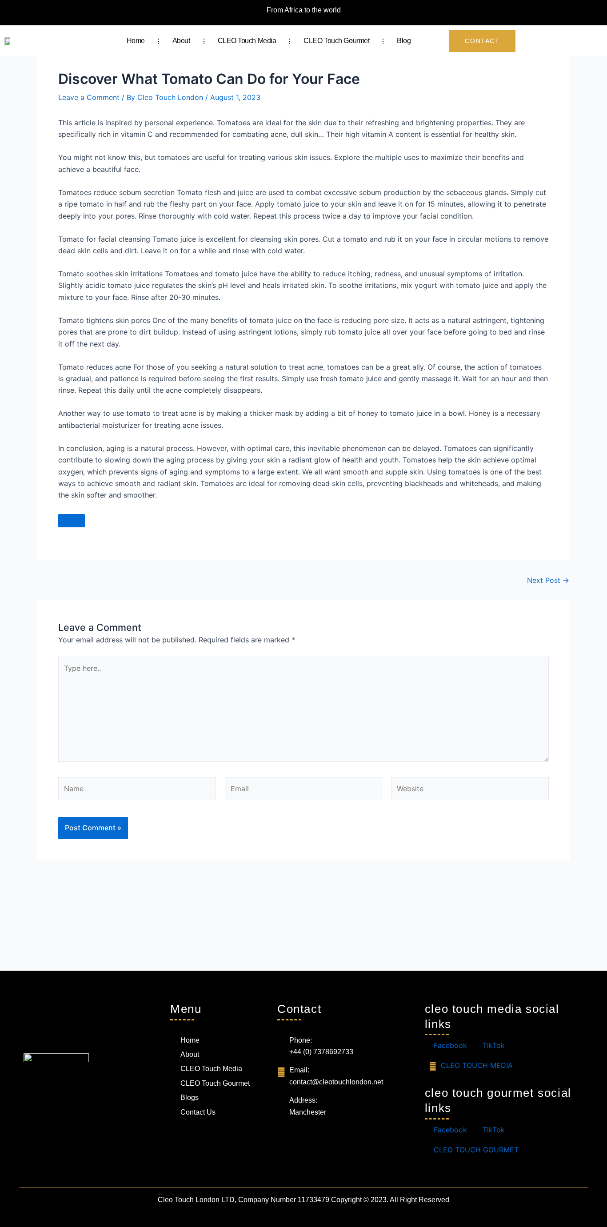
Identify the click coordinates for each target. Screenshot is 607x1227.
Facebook (449, 1045)
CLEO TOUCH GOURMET (475, 1149)
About (181, 40)
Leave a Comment (89, 97)
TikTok (492, 1045)
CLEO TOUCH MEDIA (476, 1065)
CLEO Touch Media (247, 40)
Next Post (548, 580)
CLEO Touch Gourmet (336, 40)
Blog (404, 40)
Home (136, 40)
